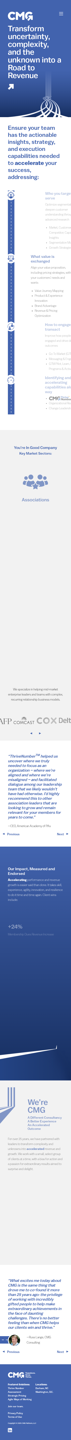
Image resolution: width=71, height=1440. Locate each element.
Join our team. (15, 1406)
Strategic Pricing (17, 1396)
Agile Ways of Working (20, 1399)
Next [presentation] (60, 834)
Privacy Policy (15, 1413)
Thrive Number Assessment (16, 1390)
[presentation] (33, 734)
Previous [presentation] (13, 834)
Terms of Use (15, 1417)
